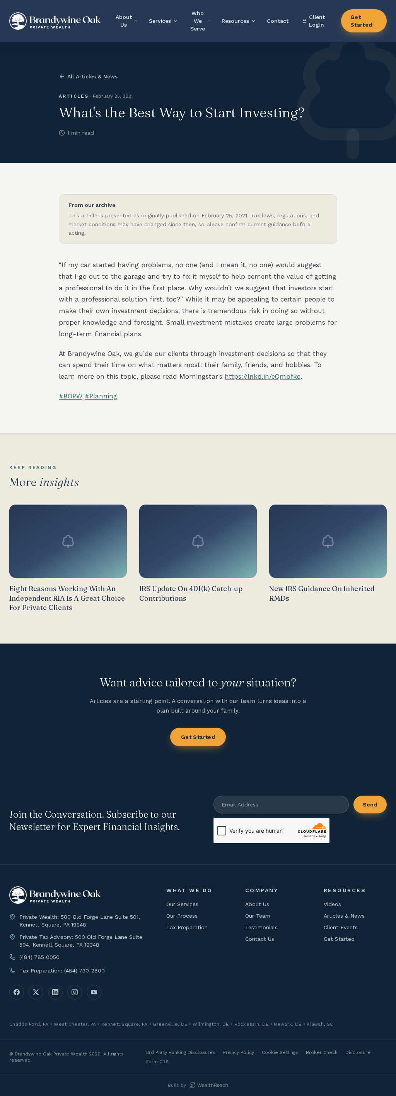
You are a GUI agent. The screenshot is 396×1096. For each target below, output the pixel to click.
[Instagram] (74, 992)
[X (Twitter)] (36, 992)
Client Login (317, 21)
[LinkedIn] (55, 992)
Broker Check (322, 1052)
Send (370, 804)
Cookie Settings (280, 1052)
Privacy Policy (238, 1052)
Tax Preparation (187, 927)
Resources (235, 21)
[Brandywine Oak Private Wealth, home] (55, 21)
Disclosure (357, 1052)
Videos (332, 904)
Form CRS (157, 1061)
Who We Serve (197, 21)
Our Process (182, 916)
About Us (124, 21)
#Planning (101, 396)
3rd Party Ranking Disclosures (180, 1052)
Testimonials (261, 927)
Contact (277, 21)
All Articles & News (92, 76)
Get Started (361, 21)
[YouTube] (94, 992)
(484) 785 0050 (39, 957)
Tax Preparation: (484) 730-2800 (62, 970)
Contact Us (259, 939)
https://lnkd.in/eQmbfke (262, 376)
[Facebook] (16, 992)
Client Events (341, 927)
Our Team (257, 916)
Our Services (182, 904)
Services (160, 21)
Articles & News (344, 916)
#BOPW (70, 396)
